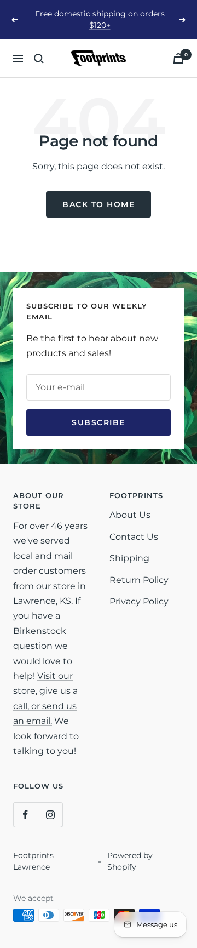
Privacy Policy (139, 601)
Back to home (98, 204)
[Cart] (178, 58)
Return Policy (139, 580)
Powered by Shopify (130, 861)
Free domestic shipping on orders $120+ (100, 19)
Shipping (129, 558)
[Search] (39, 59)
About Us (129, 515)
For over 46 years (50, 526)
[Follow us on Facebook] (25, 814)
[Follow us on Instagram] (50, 814)
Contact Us (133, 537)
